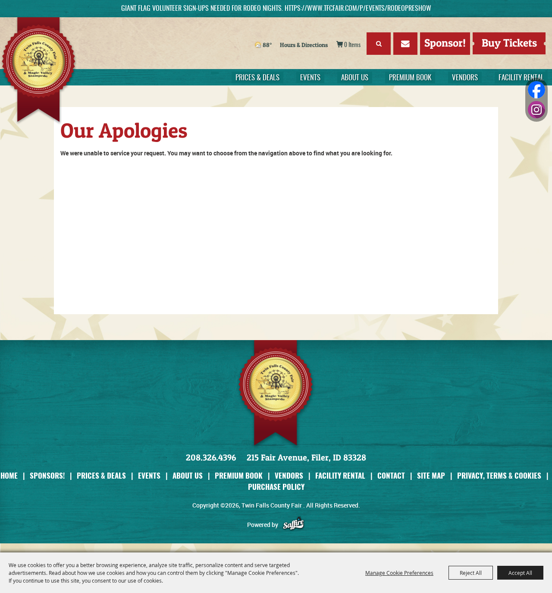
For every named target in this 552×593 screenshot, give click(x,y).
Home (9, 475)
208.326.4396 (211, 457)
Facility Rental (521, 78)
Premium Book (410, 78)
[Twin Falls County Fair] (54, 71)
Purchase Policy (276, 486)
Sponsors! (47, 475)
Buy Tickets (509, 42)
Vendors (465, 78)
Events (310, 78)
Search (379, 43)
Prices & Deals (257, 78)
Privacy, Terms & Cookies (499, 475)
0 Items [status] (352, 45)
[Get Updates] (405, 45)
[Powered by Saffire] (293, 524)
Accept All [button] (520, 572)
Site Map (431, 475)
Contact (391, 475)
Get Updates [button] (405, 43)
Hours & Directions (304, 44)
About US (354, 78)
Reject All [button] (471, 572)
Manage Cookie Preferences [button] (399, 572)
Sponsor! (445, 42)
